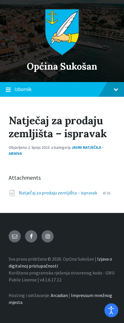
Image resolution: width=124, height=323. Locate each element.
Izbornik (23, 89)
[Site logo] (62, 54)
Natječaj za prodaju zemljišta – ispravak (58, 193)
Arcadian (59, 295)
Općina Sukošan (62, 66)
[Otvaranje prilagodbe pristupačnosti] (111, 310)
